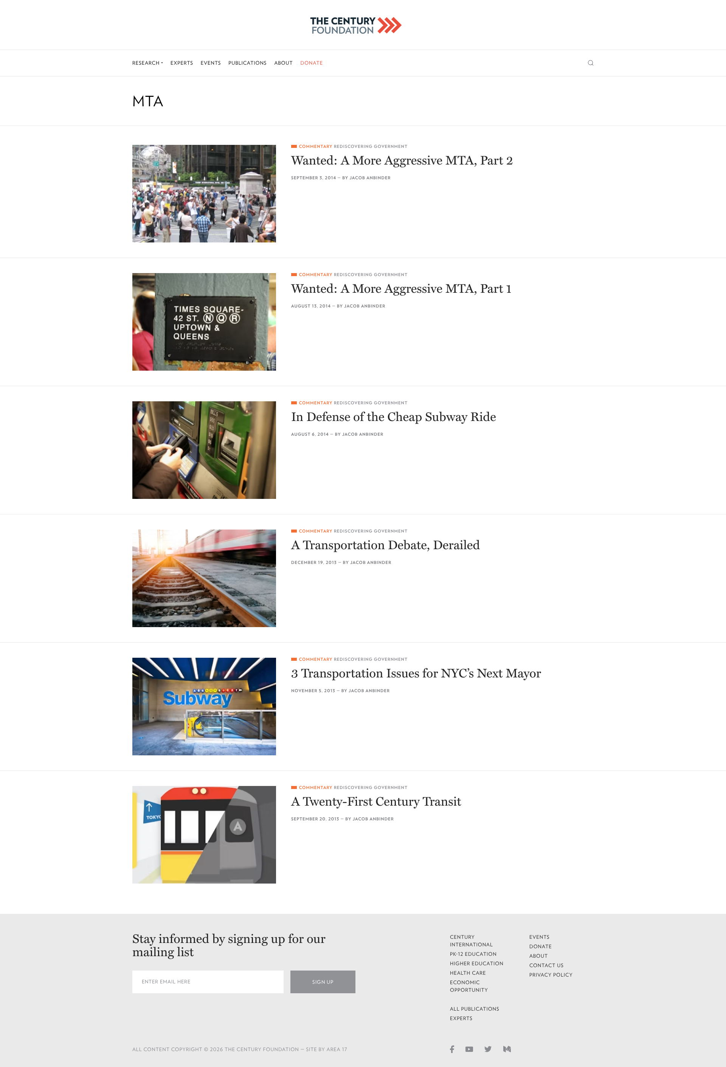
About (283, 63)
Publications (247, 63)
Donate (311, 63)
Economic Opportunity (469, 986)
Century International (471, 940)
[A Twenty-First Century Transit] (204, 835)
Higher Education (477, 963)
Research (146, 63)
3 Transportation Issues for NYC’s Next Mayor (416, 673)
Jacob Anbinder (370, 178)
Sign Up (323, 982)
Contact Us (546, 965)
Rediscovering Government (371, 146)
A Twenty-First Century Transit (376, 802)
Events (211, 63)
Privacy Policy (551, 975)
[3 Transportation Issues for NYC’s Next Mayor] (204, 706)
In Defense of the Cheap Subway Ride (393, 417)
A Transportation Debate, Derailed (385, 545)
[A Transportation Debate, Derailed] (204, 578)
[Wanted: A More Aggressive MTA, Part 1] (204, 322)
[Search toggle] (591, 63)
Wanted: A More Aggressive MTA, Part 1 (401, 289)
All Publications (475, 1009)
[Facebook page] (452, 1049)
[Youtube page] (469, 1049)
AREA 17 (337, 1049)
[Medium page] (507, 1049)
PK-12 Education (473, 954)
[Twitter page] (488, 1049)
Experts (182, 63)
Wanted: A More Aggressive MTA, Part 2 (402, 161)
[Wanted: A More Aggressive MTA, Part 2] (204, 193)
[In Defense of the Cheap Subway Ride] (204, 450)
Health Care (468, 973)
